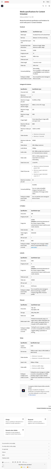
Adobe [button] (3, 455)
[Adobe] (6, 2)
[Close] (45, 464)
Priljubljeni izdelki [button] (5, 458)
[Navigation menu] (2, 2)
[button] (44, 2)
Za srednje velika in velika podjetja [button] (9, 446)
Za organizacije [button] (5, 449)
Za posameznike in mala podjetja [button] (8, 443)
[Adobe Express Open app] (49, 6)
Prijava (48, 1)
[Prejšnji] (27, 409)
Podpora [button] (4, 452)
